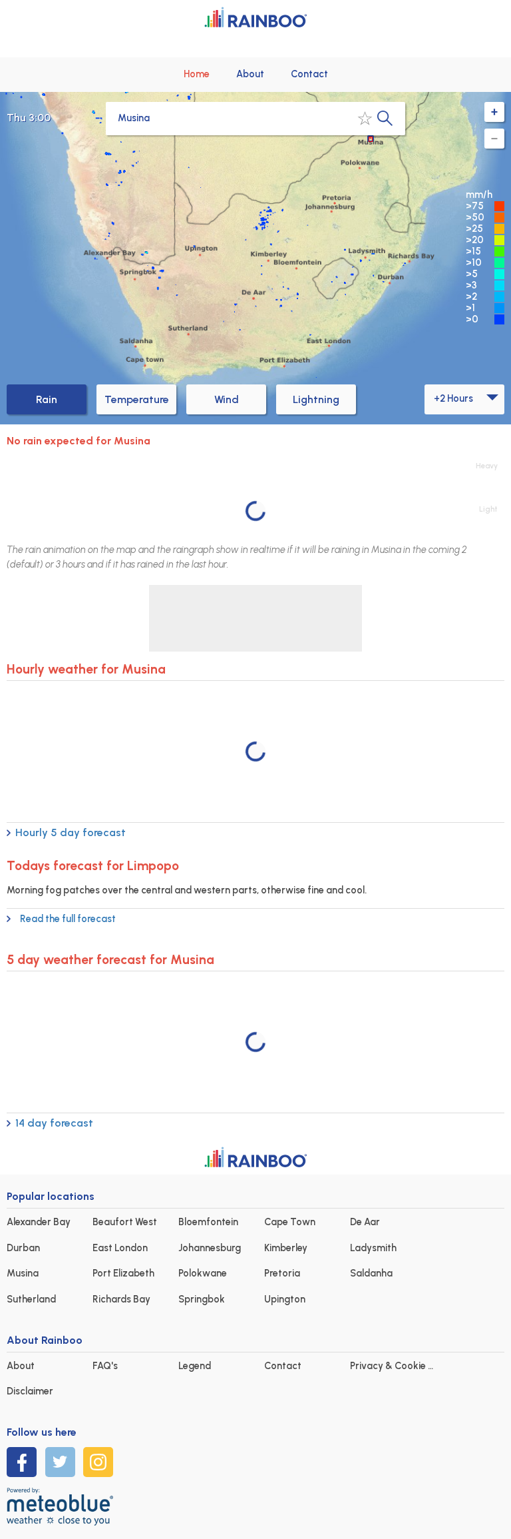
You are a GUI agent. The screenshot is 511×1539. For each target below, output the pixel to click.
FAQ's (105, 1366)
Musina (23, 1273)
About (250, 74)
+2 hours (453, 398)
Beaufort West (124, 1222)
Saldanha (371, 1273)
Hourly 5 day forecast (70, 832)
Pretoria (282, 1273)
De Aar (365, 1222)
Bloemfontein (208, 1222)
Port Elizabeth (123, 1273)
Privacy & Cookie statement (412, 1366)
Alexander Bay (39, 1222)
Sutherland (31, 1299)
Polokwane (202, 1273)
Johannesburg (209, 1248)
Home (197, 74)
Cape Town (289, 1222)
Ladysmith (373, 1248)
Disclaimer (30, 1391)
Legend (194, 1366)
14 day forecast (54, 1123)
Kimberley (285, 1248)
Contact (309, 74)
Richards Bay (121, 1299)
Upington (284, 1299)
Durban (23, 1248)
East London (120, 1248)
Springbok (201, 1299)
